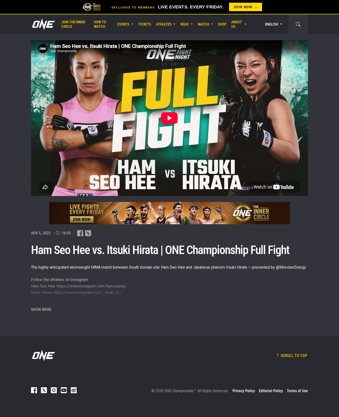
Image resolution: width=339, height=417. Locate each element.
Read (184, 24)
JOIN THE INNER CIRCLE (73, 24)
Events (123, 24)
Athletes (163, 24)
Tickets (144, 24)
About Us (236, 24)
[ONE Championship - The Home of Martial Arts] (43, 24)
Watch (203, 24)
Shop (222, 24)
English (271, 24)
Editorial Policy (271, 390)
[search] (298, 24)
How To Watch (100, 24)
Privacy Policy (244, 390)
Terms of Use (297, 390)
